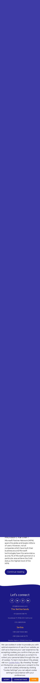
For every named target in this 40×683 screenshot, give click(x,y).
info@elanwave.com (20, 606)
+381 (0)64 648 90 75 (20, 636)
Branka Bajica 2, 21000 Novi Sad (20, 640)
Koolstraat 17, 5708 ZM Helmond (20, 618)
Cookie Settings (20, 679)
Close (34, 679)
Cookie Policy (14, 663)
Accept (6, 679)
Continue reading (15, 572)
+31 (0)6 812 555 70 (20, 614)
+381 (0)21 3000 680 (20, 632)
